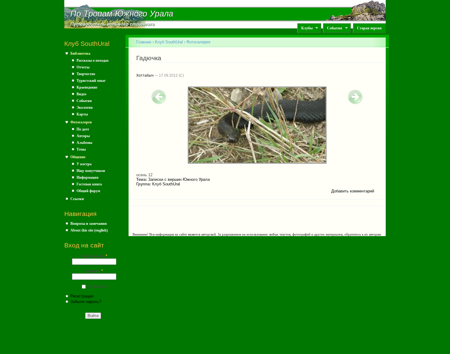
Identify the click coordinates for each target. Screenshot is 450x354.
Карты (82, 114)
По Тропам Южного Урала (121, 13)
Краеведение (87, 87)
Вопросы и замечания (88, 223)
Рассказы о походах (93, 60)
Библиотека (80, 53)
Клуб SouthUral (169, 42)
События (332, 28)
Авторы (83, 136)
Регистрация (81, 296)
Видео (81, 94)
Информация (88, 177)
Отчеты (83, 67)
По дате (83, 129)
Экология (85, 107)
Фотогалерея (81, 122)
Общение (77, 157)
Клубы (305, 28)
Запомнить (98, 286)
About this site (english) (89, 230)
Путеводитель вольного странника (112, 24)
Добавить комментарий (352, 191)
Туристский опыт (91, 80)
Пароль (94, 271)
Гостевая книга (89, 184)
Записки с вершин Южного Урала (179, 179)
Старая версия (369, 28)
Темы (81, 149)
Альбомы (84, 143)
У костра (84, 164)
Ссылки (77, 199)
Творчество (86, 74)
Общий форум (88, 191)
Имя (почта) (94, 256)
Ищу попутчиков (91, 171)
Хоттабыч (144, 75)
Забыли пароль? (85, 301)
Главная (143, 42)
